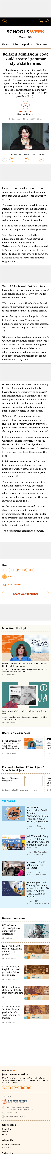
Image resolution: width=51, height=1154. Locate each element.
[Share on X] (18, 570)
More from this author (25, 114)
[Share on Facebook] (11, 570)
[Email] (28, 1087)
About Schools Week (11, 1145)
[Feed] (4, 1087)
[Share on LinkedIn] (24, 570)
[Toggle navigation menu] (4, 21)
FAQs (4, 1134)
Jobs (15, 44)
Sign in (43, 21)
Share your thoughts (25, 593)
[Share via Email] (31, 570)
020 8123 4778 (11, 1113)
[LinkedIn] (22, 1087)
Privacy (5, 1132)
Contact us (7, 1129)
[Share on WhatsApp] (4, 570)
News (5, 44)
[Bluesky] (16, 1087)
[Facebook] (10, 1087)
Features (41, 44)
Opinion (27, 44)
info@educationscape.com (15, 1116)
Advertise (6, 1147)
